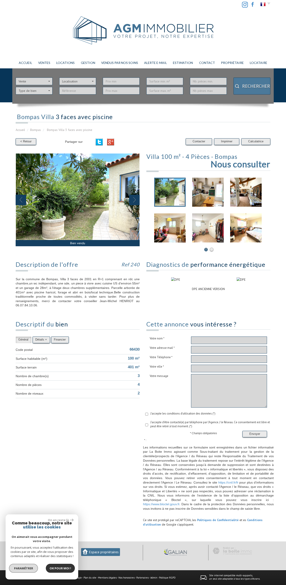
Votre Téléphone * (161, 357)
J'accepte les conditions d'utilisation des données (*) (182, 413)
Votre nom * (157, 338)
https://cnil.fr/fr (228, 482)
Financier (60, 339)
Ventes (44, 63)
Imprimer (226, 141)
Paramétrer (23, 568)
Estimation (183, 63)
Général (23, 339)
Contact (207, 63)
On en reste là (58, 520)
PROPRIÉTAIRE (232, 63)
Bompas (35, 130)
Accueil (25, 63)
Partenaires (142, 577)
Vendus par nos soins (119, 63)
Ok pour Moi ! (60, 568)
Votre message (159, 376)
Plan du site (90, 577)
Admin (153, 577)
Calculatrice (255, 141)
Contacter (199, 141)
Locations (65, 63)
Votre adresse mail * (162, 348)
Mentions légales (107, 577)
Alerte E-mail (155, 63)
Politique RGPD (167, 577)
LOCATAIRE (258, 63)
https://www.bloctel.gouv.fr (161, 504)
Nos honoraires (126, 577)
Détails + (41, 339)
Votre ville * (157, 366)
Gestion (88, 63)
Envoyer (254, 434)
